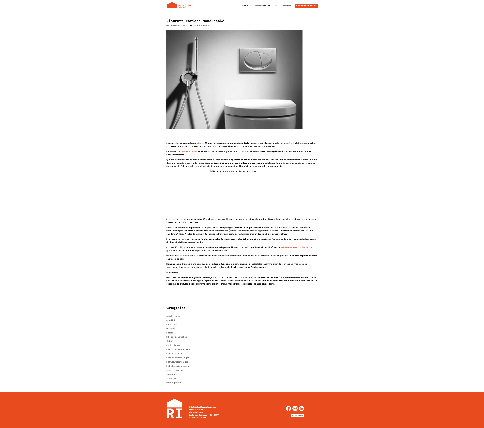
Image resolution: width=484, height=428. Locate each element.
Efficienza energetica (176, 337)
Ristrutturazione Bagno (177, 357)
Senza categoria (174, 370)
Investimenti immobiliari (178, 349)
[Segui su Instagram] (295, 408)
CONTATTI (287, 6)
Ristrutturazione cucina (178, 366)
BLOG (277, 6)
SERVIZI (245, 6)
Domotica (171, 328)
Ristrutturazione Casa (177, 362)
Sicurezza (171, 378)
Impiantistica (173, 345)
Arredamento (173, 316)
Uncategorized (173, 382)
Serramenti (171, 374)
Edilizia (169, 332)
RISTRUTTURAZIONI (263, 6)
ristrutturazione (188, 151)
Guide (169, 341)
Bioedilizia (171, 320)
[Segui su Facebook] (288, 408)
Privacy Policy (298, 415)
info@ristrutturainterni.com (306, 6)
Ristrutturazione (201, 25)
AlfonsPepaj (174, 25)
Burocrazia (171, 324)
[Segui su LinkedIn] (301, 408)
